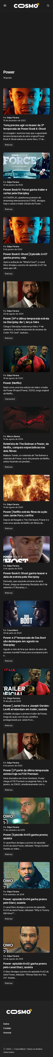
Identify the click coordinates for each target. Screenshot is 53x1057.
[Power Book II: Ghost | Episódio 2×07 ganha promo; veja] (26, 230)
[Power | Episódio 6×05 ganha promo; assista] (26, 811)
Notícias (8, 144)
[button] (5, 5)
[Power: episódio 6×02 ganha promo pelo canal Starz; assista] (26, 939)
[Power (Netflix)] (26, 359)
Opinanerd (10, 399)
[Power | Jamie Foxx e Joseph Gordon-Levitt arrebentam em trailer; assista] (26, 682)
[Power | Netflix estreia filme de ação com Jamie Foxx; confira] (26, 488)
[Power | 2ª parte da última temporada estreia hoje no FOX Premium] (26, 746)
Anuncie (7, 1032)
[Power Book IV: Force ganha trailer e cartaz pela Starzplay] (26, 165)
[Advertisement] (26, 38)
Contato (7, 1028)
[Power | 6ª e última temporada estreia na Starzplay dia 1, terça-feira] (26, 294)
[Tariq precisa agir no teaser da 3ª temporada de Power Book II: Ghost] (26, 101)
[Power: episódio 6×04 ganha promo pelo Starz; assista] (26, 875)
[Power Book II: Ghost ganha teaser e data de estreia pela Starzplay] (26, 549)
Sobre (6, 1023)
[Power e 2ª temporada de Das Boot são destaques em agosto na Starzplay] (26, 614)
